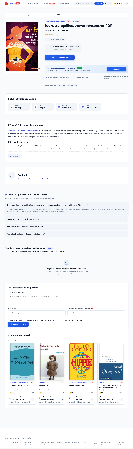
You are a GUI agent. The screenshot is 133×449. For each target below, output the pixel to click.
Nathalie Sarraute (44, 390)
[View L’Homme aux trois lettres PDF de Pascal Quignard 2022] (121, 399)
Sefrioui (12, 390)
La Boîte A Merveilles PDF (19, 385)
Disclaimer (93, 444)
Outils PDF (47, 3)
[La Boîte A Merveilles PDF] (22, 361)
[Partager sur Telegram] (72, 85)
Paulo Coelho (76, 390)
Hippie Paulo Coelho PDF (78, 385)
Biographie (44, 382)
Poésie (102, 382)
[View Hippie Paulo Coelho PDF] (92, 399)
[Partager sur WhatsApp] (68, 85)
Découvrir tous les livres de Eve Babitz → (33, 179)
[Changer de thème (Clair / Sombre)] (126, 3)
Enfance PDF (43, 385)
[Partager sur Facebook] (63, 85)
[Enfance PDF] (51, 361)
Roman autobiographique (55, 21)
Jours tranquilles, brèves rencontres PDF (23, 131)
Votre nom (12, 309)
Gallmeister (63, 30)
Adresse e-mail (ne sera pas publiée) (80, 309)
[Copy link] (76, 85)
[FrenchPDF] (14, 3)
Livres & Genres (32, 3)
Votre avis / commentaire (17, 292)
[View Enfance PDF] (62, 399)
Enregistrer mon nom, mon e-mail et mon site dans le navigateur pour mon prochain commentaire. (46, 320)
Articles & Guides (63, 3)
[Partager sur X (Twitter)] (59, 85)
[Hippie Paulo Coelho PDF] (81, 361)
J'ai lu (70, 390)
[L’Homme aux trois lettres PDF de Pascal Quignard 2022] (111, 361)
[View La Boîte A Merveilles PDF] (32, 399)
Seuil (16, 390)
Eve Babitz (52, 30)
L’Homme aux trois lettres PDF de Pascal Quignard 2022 (110, 386)
